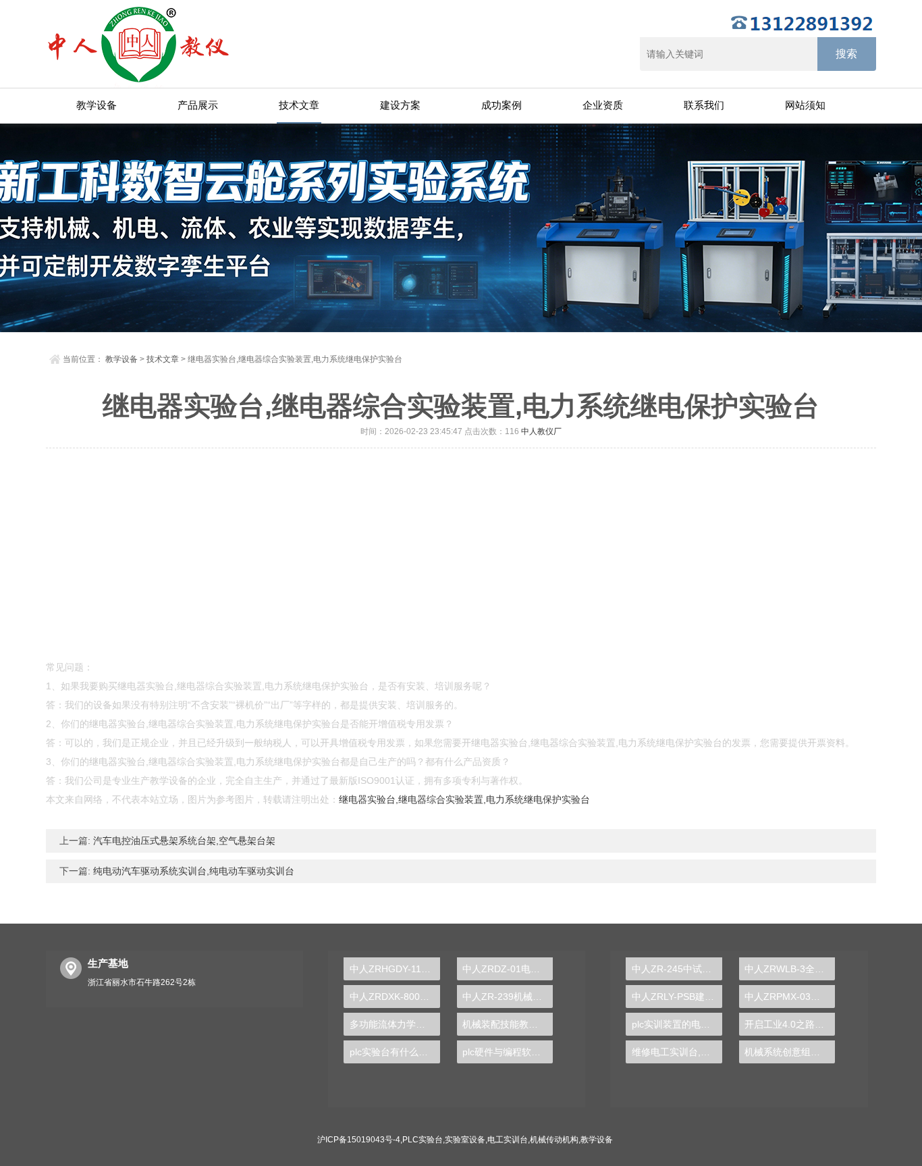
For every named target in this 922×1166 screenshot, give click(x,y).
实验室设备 (465, 1139)
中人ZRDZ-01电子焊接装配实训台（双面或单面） (507, 968)
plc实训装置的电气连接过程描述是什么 (677, 1024)
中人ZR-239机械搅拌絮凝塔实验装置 (507, 996)
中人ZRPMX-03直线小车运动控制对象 (789, 996)
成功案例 (501, 105)
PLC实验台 (422, 1139)
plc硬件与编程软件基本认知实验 (507, 1051)
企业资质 (602, 105)
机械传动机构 (554, 1139)
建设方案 (400, 105)
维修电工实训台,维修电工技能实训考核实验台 (677, 1051)
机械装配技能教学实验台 (507, 1024)
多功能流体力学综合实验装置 (394, 1024)
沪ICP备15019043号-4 (358, 1139)
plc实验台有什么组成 (393, 1051)
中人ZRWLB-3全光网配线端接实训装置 (789, 968)
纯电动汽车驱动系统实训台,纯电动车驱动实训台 (192, 871)
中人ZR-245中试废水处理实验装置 (677, 968)
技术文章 (299, 105)
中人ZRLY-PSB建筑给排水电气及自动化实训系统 (677, 996)
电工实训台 (507, 1139)
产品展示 (198, 105)
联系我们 (704, 105)
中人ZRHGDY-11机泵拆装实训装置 (394, 968)
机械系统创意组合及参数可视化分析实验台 (789, 1051)
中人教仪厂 (541, 431)
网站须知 (805, 105)
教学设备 (96, 105)
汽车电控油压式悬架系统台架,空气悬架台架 (182, 840)
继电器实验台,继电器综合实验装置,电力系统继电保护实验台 (464, 799)
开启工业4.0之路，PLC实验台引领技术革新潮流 (789, 1024)
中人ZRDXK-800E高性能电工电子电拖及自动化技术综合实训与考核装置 (394, 996)
